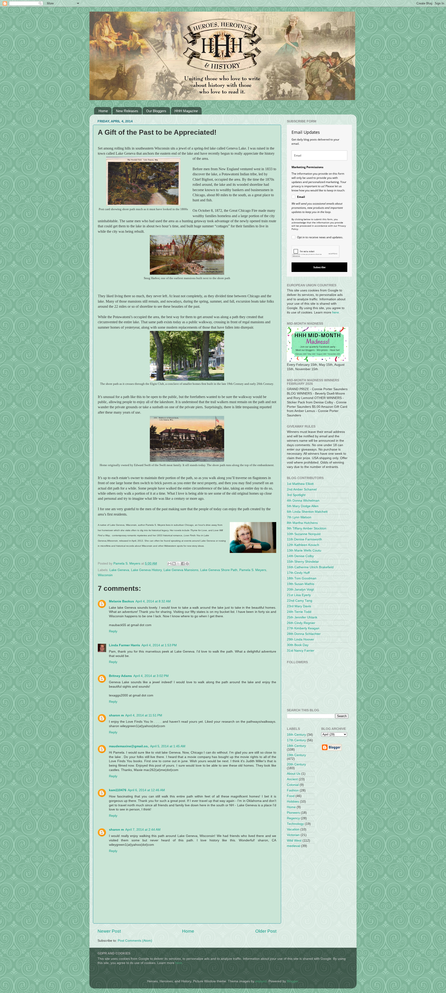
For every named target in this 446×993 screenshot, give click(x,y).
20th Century (296, 764)
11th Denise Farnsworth (304, 539)
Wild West (294, 840)
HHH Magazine (186, 111)
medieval (293, 846)
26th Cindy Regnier (301, 623)
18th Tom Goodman (301, 578)
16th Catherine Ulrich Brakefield (310, 567)
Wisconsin (105, 575)
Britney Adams (120, 676)
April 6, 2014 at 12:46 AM (146, 790)
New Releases (127, 111)
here (335, 312)
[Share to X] (178, 563)
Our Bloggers (156, 111)
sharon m (116, 715)
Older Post (265, 931)
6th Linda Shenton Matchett (307, 511)
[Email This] (169, 563)
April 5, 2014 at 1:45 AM (167, 746)
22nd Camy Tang (299, 600)
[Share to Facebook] (182, 563)
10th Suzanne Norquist (304, 534)
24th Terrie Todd (299, 612)
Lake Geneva (119, 570)
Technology (295, 824)
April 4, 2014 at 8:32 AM (153, 601)
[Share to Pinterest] (187, 563)
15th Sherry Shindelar (303, 561)
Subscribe (319, 267)
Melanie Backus (121, 601)
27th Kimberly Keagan (303, 628)
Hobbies (293, 801)
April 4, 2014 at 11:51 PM (143, 715)
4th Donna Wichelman (303, 500)
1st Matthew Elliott (300, 484)
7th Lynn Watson (299, 517)
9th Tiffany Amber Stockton (306, 528)
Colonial (293, 785)
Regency (293, 818)
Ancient (292, 779)
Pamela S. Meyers (252, 570)
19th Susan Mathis (300, 584)
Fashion (293, 790)
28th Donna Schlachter (304, 634)
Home (103, 111)
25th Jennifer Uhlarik (302, 617)
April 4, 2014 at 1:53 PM (159, 645)
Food (291, 796)
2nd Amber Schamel (302, 489)
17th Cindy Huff (298, 573)
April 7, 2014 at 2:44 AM (143, 829)
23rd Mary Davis (299, 606)
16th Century (296, 734)
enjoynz (261, 981)
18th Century (296, 746)
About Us (293, 773)
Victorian (293, 835)
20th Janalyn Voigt (300, 589)
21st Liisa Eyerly (299, 595)
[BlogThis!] (174, 563)
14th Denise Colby (300, 556)
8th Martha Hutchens (302, 523)
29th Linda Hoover (300, 639)
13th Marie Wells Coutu (304, 550)
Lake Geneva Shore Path (218, 570)
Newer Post (109, 931)
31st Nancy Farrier (300, 650)
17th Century (296, 740)
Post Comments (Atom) (135, 940)
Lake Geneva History (146, 570)
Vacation (293, 829)
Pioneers (293, 812)
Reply (113, 631)
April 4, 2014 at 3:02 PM (151, 676)
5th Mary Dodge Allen (302, 506)
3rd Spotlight (296, 495)
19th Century (296, 755)
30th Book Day (297, 645)
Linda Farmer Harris (124, 645)
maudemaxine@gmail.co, (129, 746)
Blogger (292, 981)
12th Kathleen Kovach (303, 545)
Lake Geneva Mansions (181, 570)
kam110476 (117, 790)
